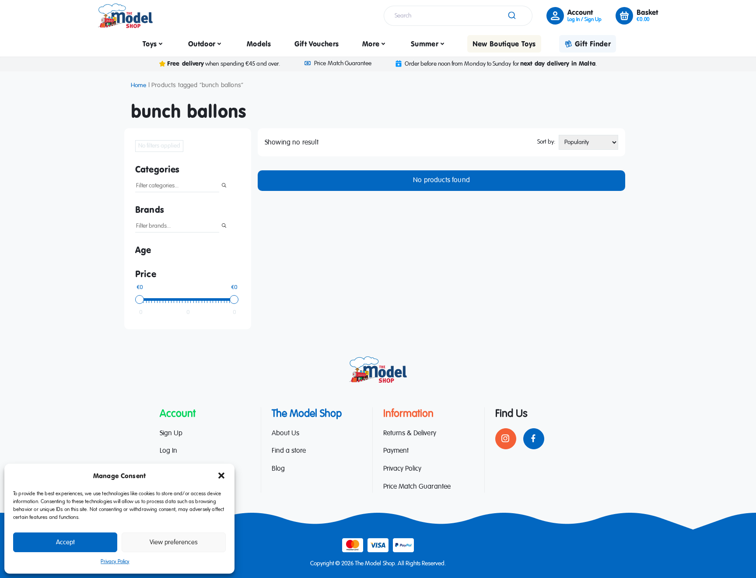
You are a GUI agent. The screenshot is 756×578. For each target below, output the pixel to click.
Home (139, 85)
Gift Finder (593, 43)
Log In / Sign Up (584, 19)
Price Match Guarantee (342, 63)
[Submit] (511, 15)
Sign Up (171, 433)
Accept (65, 542)
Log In (168, 451)
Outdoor (201, 43)
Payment (396, 451)
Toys (150, 43)
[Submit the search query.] (224, 186)
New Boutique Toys (504, 43)
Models (259, 43)
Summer (424, 43)
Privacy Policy (115, 561)
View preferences (174, 542)
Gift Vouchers (316, 43)
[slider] (139, 299)
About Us (285, 433)
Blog (278, 468)
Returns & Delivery (409, 433)
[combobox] (458, 16)
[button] (221, 475)
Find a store (289, 451)
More (370, 43)
